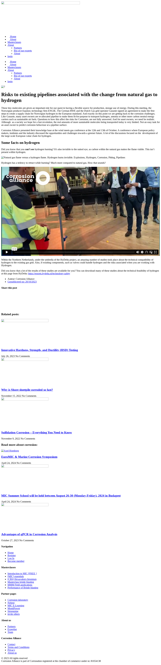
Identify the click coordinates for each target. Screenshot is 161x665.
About (12, 39)
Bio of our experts (23, 50)
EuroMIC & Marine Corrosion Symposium (29, 456)
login (10, 56)
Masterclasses (14, 42)
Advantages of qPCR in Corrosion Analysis (29, 534)
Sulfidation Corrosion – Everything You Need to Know (36, 432)
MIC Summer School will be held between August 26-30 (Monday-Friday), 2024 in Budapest (61, 495)
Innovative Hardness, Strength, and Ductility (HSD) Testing (39, 350)
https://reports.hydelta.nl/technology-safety (49, 273)
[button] (80, 294)
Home (12, 36)
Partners (18, 47)
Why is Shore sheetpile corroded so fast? (27, 389)
